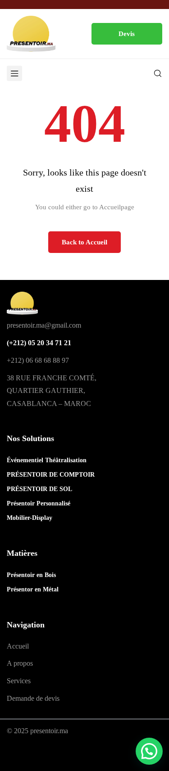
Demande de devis (33, 698)
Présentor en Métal (33, 589)
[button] (127, 34)
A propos (20, 663)
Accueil (18, 646)
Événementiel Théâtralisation (47, 460)
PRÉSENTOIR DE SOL (39, 489)
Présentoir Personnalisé (38, 503)
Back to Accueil (84, 242)
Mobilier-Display (29, 517)
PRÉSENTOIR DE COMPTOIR (51, 474)
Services (19, 681)
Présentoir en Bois (31, 575)
